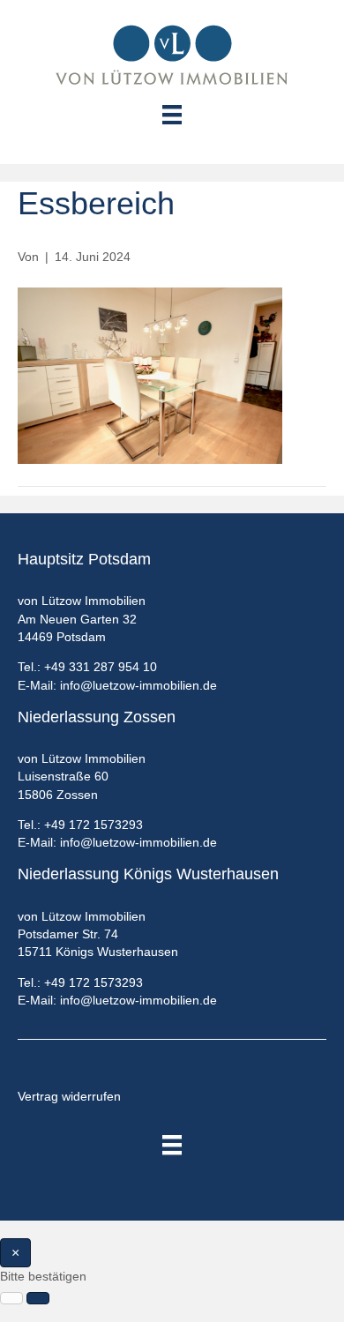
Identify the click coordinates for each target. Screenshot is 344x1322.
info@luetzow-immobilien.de (138, 685)
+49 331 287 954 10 (100, 667)
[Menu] (172, 115)
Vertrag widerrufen (69, 1096)
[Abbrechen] (11, 1298)
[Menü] (172, 1145)
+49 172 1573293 (93, 825)
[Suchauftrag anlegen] (37, 1298)
